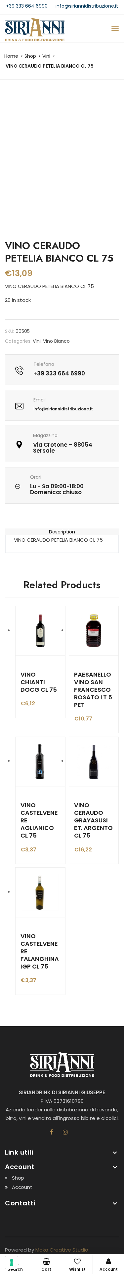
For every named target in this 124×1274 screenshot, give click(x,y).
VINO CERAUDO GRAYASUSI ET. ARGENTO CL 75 (93, 820)
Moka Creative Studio (61, 1249)
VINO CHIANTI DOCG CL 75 (39, 682)
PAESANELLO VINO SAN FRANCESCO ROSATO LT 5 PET (93, 690)
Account (22, 1187)
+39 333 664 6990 (27, 6)
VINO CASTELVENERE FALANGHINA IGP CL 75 (40, 951)
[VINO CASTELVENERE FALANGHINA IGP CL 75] (40, 892)
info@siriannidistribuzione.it (87, 6)
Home (11, 56)
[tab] (62, 531)
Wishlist (77, 1269)
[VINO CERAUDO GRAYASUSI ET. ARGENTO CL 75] (94, 762)
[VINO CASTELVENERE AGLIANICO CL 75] (40, 762)
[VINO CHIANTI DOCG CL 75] (40, 631)
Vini (46, 56)
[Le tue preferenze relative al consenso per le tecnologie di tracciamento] (11, 1262)
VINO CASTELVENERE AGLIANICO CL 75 (39, 820)
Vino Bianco (56, 341)
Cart (46, 1269)
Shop (30, 56)
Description (62, 531)
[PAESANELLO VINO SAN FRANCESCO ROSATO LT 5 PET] (94, 631)
